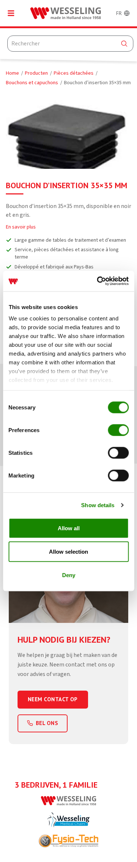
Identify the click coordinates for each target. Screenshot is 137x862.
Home (12, 73)
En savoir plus (21, 227)
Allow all (69, 528)
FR (119, 13)
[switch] (118, 430)
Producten (36, 73)
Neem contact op (53, 699)
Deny (68, 575)
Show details (97, 505)
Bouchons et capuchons (32, 82)
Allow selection (68, 551)
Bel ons (47, 723)
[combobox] (70, 44)
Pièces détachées (74, 73)
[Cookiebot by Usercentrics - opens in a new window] (97, 281)
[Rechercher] (124, 44)
